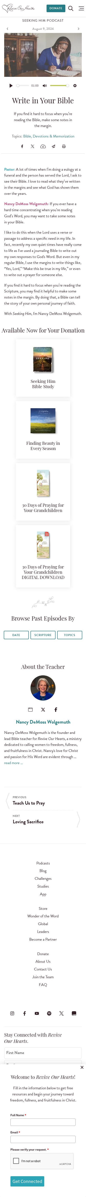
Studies (43, 886)
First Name (15, 1053)
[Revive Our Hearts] (19, 8)
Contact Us (43, 969)
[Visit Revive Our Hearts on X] (61, 1013)
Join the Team (43, 977)
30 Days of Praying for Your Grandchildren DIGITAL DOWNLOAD (43, 572)
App (43, 894)
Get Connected (27, 1181)
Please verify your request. (29, 1149)
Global (43, 924)
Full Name (18, 1115)
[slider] (22, 86)
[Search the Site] (71, 8)
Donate (55, 8)
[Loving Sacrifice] (78, 28)
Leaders (43, 932)
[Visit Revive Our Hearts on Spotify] (49, 1013)
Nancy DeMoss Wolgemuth (43, 722)
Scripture (43, 635)
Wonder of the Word (43, 916)
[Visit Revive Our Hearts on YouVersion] (73, 1013)
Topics (69, 635)
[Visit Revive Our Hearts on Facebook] (24, 1013)
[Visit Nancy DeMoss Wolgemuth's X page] (43, 709)
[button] (80, 8)
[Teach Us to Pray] (8, 28)
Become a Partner (43, 939)
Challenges (43, 878)
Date (16, 635)
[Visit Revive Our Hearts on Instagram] (12, 1013)
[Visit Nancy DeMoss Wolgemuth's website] (30, 709)
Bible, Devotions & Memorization (48, 136)
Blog (43, 871)
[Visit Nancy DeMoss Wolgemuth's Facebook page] (56, 709)
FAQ (43, 985)
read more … (13, 763)
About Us (43, 961)
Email (15, 1132)
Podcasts (43, 863)
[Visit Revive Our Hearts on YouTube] (36, 1013)
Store (43, 908)
